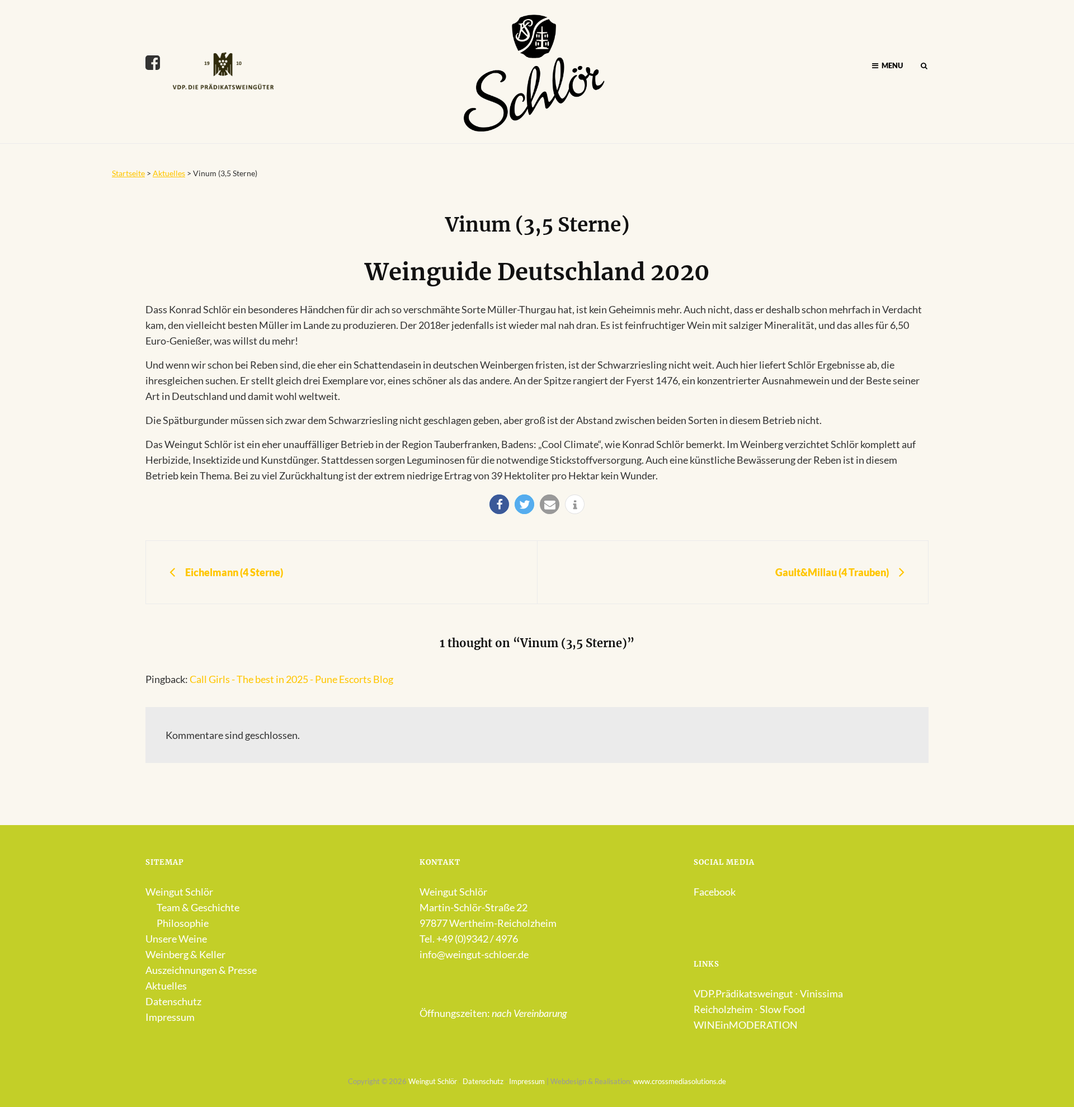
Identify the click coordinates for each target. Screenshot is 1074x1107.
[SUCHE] (924, 65)
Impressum (170, 1017)
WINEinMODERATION (746, 1025)
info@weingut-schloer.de (474, 954)
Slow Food (782, 1009)
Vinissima (821, 993)
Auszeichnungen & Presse (201, 970)
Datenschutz (173, 1001)
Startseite (128, 173)
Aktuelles (169, 173)
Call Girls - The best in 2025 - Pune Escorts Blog (291, 679)
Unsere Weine (176, 938)
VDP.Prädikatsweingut (743, 993)
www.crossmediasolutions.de (679, 1081)
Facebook (715, 891)
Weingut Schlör (179, 891)
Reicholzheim (723, 1009)
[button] (499, 504)
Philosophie (183, 923)
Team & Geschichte (198, 907)
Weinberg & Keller (185, 954)
